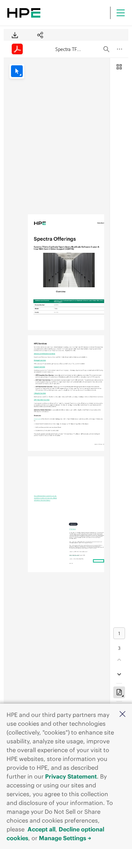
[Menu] (121, 13)
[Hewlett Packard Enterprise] (23, 13)
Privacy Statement (71, 776)
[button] (122, 714)
